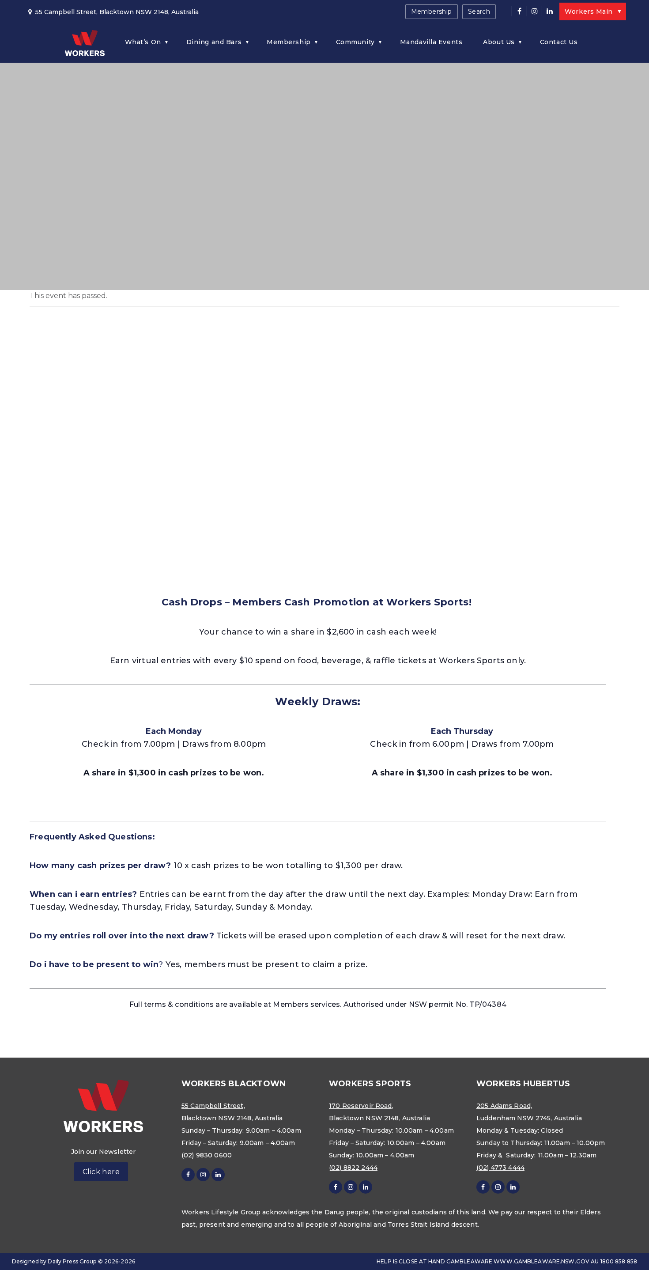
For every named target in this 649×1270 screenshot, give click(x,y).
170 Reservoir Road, (361, 1106)
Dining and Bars (213, 42)
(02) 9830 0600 (206, 1155)
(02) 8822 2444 (353, 1168)
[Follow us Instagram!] (534, 11)
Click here (101, 1172)
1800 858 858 (618, 1261)
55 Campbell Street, (213, 1106)
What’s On (143, 42)
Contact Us (559, 42)
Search (479, 11)
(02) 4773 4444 (500, 1168)
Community (355, 42)
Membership (431, 11)
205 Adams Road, (504, 1106)
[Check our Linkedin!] (549, 11)
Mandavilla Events (431, 42)
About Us (498, 42)
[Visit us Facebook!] (519, 11)
